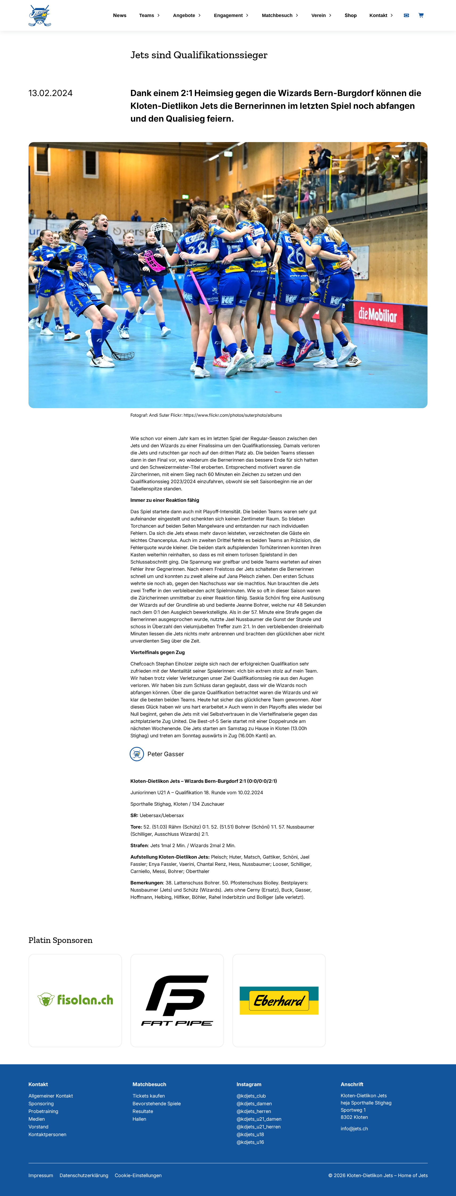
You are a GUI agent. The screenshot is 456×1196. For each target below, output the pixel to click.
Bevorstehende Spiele (157, 1103)
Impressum (40, 1175)
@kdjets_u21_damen (259, 1119)
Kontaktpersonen (47, 1134)
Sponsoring (41, 1103)
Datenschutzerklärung (84, 1175)
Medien (36, 1119)
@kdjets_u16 (250, 1142)
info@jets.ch (354, 1128)
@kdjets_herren (254, 1111)
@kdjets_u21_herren (259, 1126)
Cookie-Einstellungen (138, 1175)
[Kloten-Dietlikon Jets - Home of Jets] (39, 15)
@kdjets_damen (254, 1103)
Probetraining (43, 1111)
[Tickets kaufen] (406, 15)
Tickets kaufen (149, 1096)
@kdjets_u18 (250, 1134)
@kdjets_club (251, 1096)
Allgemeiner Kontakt (50, 1096)
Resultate (143, 1111)
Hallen (139, 1119)
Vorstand (38, 1126)
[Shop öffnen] (421, 15)
